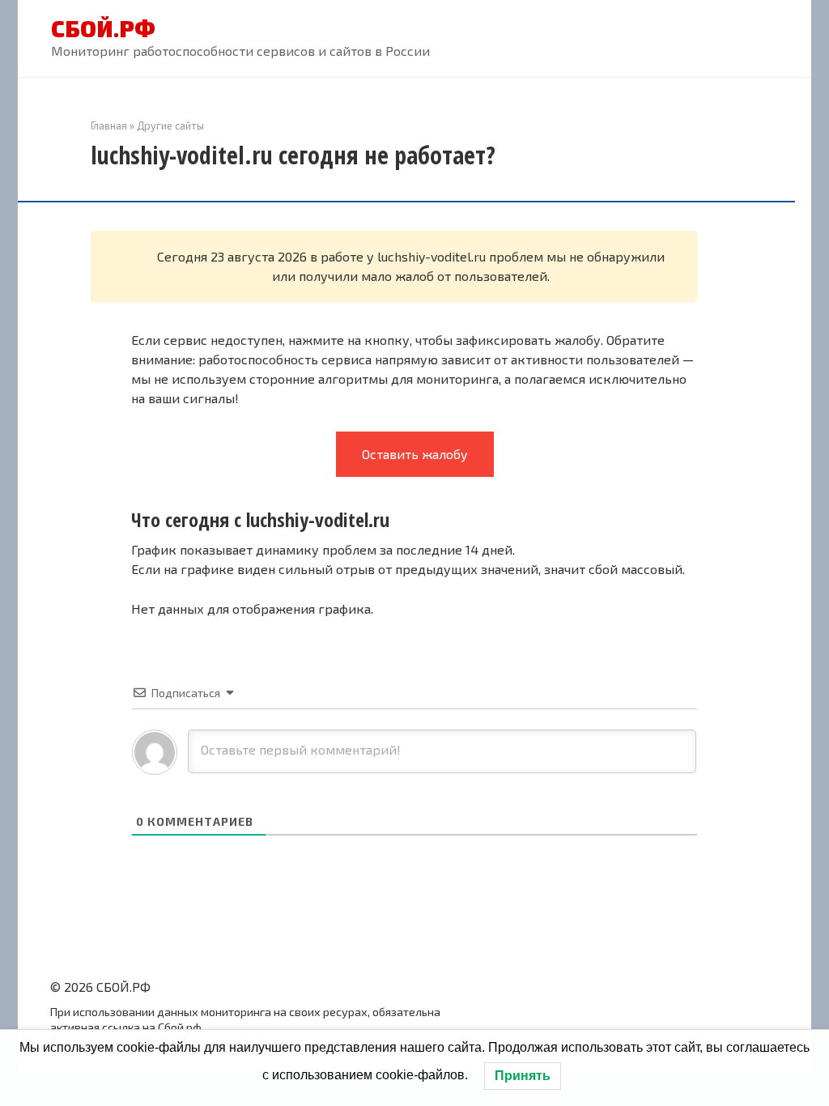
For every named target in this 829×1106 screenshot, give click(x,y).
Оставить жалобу (415, 454)
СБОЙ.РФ (103, 28)
